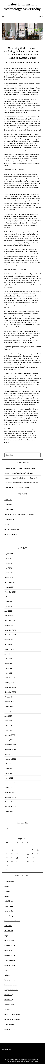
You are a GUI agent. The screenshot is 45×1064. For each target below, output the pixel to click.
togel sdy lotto (9, 1024)
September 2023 (10, 702)
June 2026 (8, 563)
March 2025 (8, 616)
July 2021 (7, 816)
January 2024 (9, 682)
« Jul (5, 869)
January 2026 (9, 587)
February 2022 (9, 783)
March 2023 (8, 730)
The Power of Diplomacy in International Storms (21, 483)
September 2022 (10, 759)
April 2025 (8, 611)
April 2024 (8, 668)
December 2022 (10, 745)
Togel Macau (9, 906)
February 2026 (9, 582)
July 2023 (7, 711)
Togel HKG (8, 500)
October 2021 (9, 802)
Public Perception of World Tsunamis (17, 487)
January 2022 (9, 787)
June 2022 (8, 768)
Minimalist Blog (20, 1061)
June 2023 (8, 716)
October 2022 (9, 754)
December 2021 (10, 792)
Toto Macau (8, 901)
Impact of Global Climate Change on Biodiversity (21, 478)
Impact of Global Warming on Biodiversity (19, 473)
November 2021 (10, 797)
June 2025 (8, 601)
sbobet (6, 524)
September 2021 (10, 806)
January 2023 (9, 740)
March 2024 (8, 673)
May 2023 (8, 721)
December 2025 (10, 592)
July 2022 (7, 764)
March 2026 (8, 577)
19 (17, 858)
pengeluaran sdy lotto (12, 1019)
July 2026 (7, 558)
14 (28, 854)
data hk (7, 886)
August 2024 (9, 649)
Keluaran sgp (9, 881)
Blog (6, 828)
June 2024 (8, 659)
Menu (41, 16)
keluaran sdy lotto (10, 1029)
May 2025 (8, 606)
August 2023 (9, 706)
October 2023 (9, 697)
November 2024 (10, 635)
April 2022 (8, 773)
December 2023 (10, 687)
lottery (31, 136)
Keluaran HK (8, 509)
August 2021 (9, 811)
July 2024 (7, 654)
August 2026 (9, 554)
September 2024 (10, 644)
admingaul (32, 62)
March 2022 (8, 778)
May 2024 (8, 663)
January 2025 (9, 625)
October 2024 (9, 639)
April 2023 (8, 725)
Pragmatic (8, 891)
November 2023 (10, 692)
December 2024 (10, 630)
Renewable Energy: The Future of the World (19, 468)
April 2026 (8, 573)
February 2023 (9, 735)
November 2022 (10, 749)
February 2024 (9, 678)
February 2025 (9, 620)
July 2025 (7, 597)
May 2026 (8, 568)
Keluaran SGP (9, 505)
